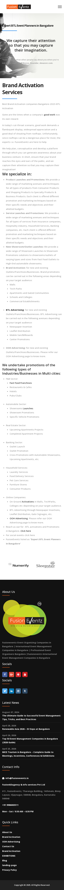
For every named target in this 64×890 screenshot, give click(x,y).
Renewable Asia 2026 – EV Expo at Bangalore (26, 729)
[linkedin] (11, 691)
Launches (28, 408)
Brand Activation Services (22, 89)
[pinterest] (18, 674)
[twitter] (4, 691)
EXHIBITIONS (8, 855)
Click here (26, 530)
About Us (7, 832)
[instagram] (18, 691)
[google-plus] (11, 674)
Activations (27, 501)
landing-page (9, 865)
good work (49, 114)
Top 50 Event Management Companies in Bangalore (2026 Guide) (30, 740)
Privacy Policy (9, 870)
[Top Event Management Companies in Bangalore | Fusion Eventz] (19, 5)
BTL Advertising (15, 309)
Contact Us (8, 846)
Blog (4, 860)
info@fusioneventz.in (17, 778)
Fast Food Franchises (21, 382)
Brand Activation (11, 837)
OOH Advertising (19, 518)
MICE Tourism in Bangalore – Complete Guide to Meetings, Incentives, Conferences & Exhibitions (28, 754)
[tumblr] (25, 691)
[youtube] (25, 674)
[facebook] (4, 674)
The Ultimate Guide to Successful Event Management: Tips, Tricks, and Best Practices (31, 717)
